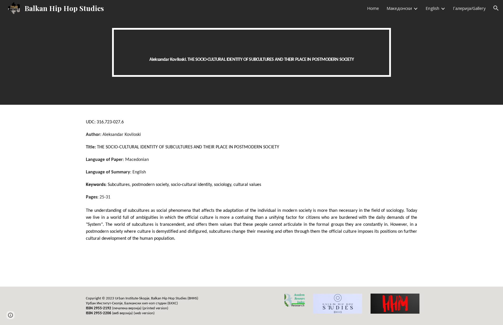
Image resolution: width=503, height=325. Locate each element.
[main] (251, 52)
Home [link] (373, 8)
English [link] (432, 8)
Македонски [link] (399, 8)
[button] (496, 8)
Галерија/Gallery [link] (469, 8)
